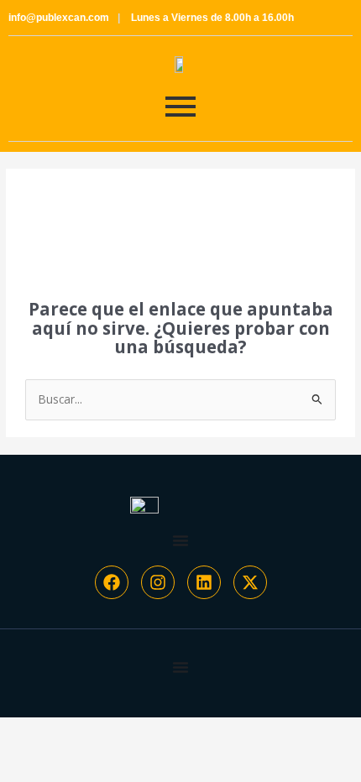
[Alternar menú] (180, 540)
